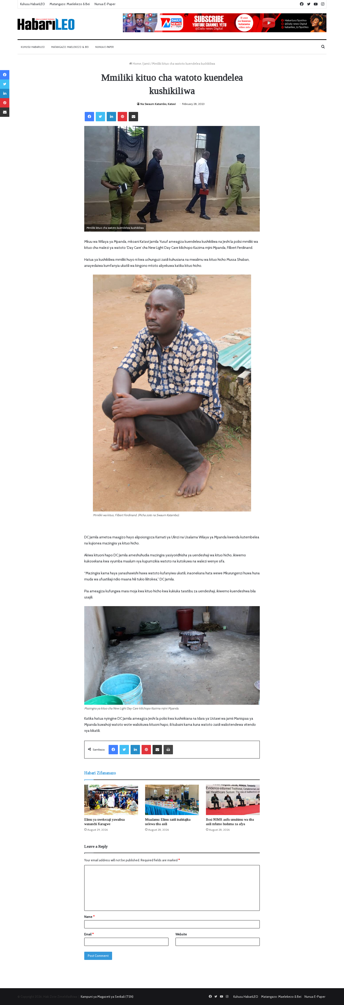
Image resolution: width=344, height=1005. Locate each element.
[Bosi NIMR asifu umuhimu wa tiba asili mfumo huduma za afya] (233, 800)
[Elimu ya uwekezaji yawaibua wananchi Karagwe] (111, 800)
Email (89, 934)
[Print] (168, 749)
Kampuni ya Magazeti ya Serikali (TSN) (107, 996)
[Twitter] (100, 116)
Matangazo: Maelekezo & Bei (70, 4)
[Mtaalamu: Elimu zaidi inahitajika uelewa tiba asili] (172, 800)
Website (181, 934)
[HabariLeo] (46, 24)
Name (89, 917)
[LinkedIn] (111, 116)
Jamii (146, 63)
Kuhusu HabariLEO (32, 4)
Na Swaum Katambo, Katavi (158, 104)
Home (136, 63)
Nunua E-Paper (105, 4)
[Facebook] (89, 116)
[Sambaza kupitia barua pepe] (133, 116)
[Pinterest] (122, 116)
